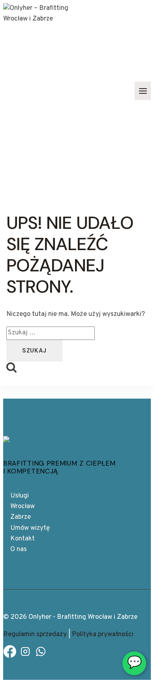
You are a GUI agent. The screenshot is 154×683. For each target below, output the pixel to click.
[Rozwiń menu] (143, 91)
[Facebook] (10, 654)
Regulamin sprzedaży (35, 634)
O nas (18, 549)
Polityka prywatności (102, 634)
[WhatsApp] (40, 654)
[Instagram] (25, 654)
